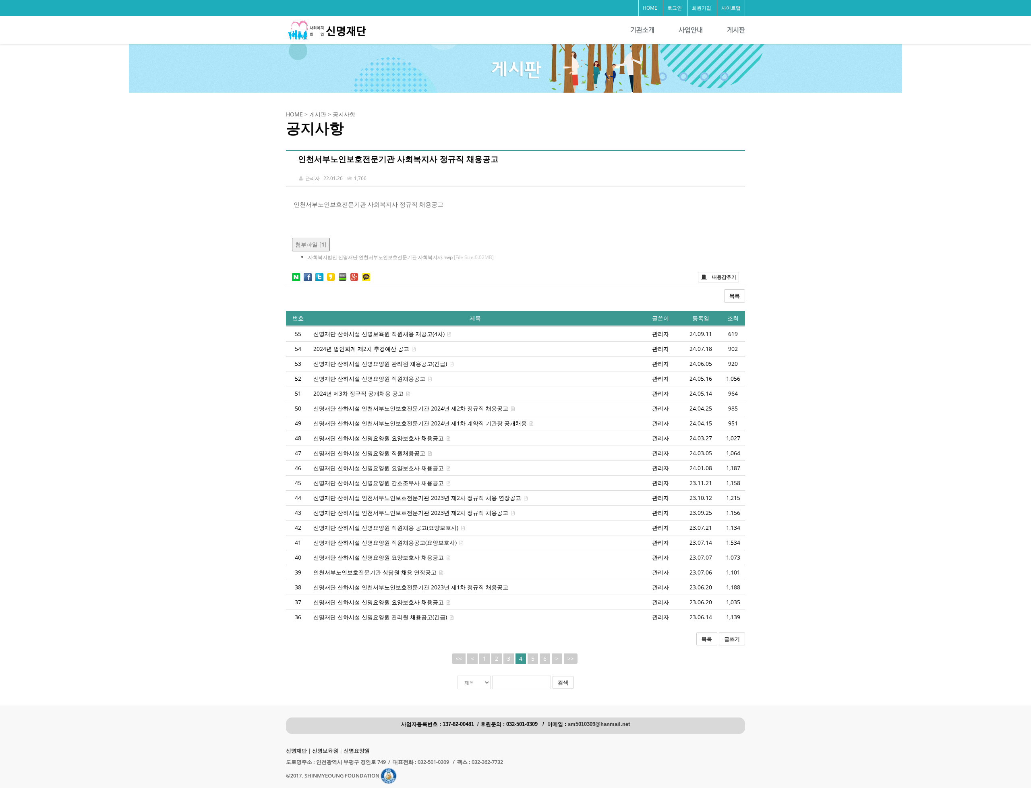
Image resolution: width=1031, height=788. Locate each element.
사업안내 (691, 30)
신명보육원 (325, 750)
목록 (734, 295)
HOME (650, 7)
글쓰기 (732, 639)
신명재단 (296, 750)
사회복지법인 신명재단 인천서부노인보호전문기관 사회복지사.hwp (401, 257)
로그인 (674, 7)
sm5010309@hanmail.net (599, 724)
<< (458, 658)
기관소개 (642, 30)
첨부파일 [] (311, 244)
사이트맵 (731, 7)
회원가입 (701, 7)
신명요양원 (357, 750)
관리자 (660, 334)
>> (570, 658)
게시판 (736, 30)
